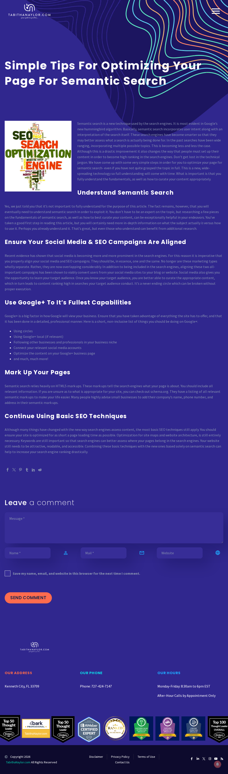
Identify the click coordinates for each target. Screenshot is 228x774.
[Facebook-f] (191, 758)
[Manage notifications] (217, 764)
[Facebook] (7, 470)
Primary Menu (216, 11)
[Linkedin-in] (197, 758)
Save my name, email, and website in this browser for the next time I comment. (76, 573)
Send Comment (28, 598)
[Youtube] (215, 758)
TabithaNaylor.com (18, 762)
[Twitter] (14, 470)
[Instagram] (209, 758)
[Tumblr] (27, 470)
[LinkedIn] (33, 470)
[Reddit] (40, 470)
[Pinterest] (20, 470)
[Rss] (221, 758)
